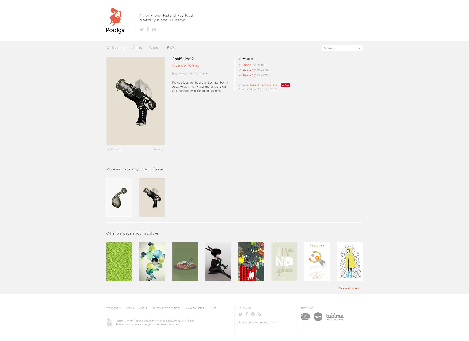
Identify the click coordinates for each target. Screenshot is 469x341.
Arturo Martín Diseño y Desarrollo (320, 316)
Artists (137, 48)
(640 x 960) (255, 70)
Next (157, 149)
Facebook (265, 85)
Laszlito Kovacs (307, 316)
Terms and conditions (166, 308)
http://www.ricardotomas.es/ (191, 73)
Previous (116, 149)
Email (276, 85)
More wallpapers (348, 288)
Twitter (254, 85)
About (154, 48)
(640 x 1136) (255, 75)
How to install (195, 308)
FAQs (171, 48)
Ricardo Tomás (185, 66)
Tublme (335, 316)
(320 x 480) (254, 65)
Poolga (121, 20)
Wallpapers (115, 48)
